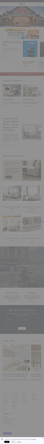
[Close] (42, 438)
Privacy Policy (33, 439)
